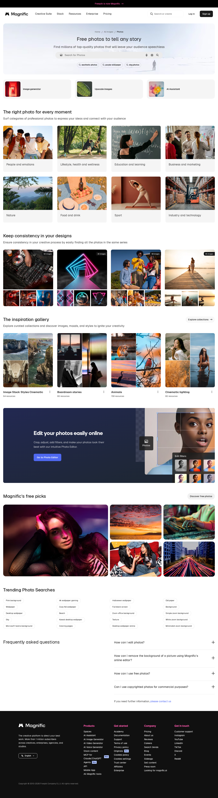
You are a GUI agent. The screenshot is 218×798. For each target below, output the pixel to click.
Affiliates (118, 766)
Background (171, 607)
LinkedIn (178, 743)
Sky (7, 619)
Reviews (148, 739)
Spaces (87, 731)
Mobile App (89, 770)
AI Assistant (90, 735)
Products (89, 725)
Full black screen (120, 607)
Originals (121, 751)
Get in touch (181, 725)
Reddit (177, 758)
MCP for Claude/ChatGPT (96, 756)
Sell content (150, 762)
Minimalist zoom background (179, 626)
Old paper (170, 600)
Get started (121, 725)
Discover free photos (201, 496)
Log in (191, 13)
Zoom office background (123, 613)
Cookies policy (121, 754)
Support (118, 739)
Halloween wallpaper (121, 600)
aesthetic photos (89, 65)
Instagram (179, 735)
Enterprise (119, 770)
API (85, 766)
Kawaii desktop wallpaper (70, 619)
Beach (62, 613)
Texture (115, 619)
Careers (148, 743)
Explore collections (198, 319)
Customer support (183, 731)
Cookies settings (122, 758)
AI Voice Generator (93, 747)
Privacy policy (121, 747)
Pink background (13, 600)
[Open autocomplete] (60, 55)
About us (148, 735)
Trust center (120, 762)
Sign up (206, 13)
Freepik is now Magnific (107, 3)
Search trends (151, 747)
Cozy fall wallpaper (67, 607)
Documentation (122, 735)
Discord (178, 751)
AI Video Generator (93, 743)
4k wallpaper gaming (68, 600)
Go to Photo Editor (47, 457)
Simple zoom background (177, 613)
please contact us (160, 701)
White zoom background (177, 619)
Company (150, 725)
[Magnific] (32, 726)
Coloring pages (66, 626)
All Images (108, 32)
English (28, 755)
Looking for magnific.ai (155, 770)
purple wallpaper (113, 65)
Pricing (107, 14)
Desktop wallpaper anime (123, 626)
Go (10, 569)
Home (97, 32)
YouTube (178, 739)
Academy (119, 731)
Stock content (91, 751)
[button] (28, 755)
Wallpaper (10, 607)
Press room (149, 766)
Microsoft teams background (19, 626)
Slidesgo (148, 758)
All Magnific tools (92, 773)
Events (147, 754)
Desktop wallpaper (14, 613)
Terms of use (120, 743)
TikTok (177, 747)
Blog (146, 751)
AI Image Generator (94, 739)
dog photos (134, 65)
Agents (90, 762)
